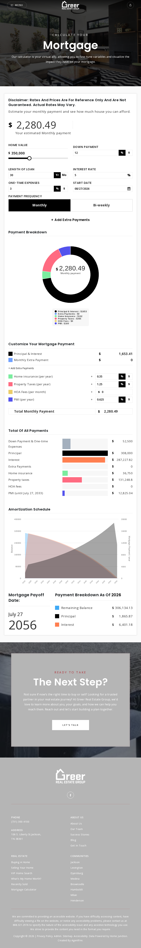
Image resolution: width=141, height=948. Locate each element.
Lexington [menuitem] (76, 867)
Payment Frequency (25, 196)
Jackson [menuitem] (75, 862)
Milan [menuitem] (73, 895)
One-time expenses (24, 183)
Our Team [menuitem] (76, 829)
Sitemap (68, 936)
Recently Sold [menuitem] (19, 884)
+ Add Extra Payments (21, 368)
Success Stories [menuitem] (79, 834)
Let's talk (70, 725)
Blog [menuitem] (73, 840)
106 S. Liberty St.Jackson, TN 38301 (26, 836)
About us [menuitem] (76, 823)
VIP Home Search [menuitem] (21, 873)
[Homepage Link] (70, 5)
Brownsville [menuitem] (77, 884)
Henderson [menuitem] (77, 900)
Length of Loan (21, 169)
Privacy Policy (45, 936)
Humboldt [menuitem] (76, 889)
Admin (58, 936)
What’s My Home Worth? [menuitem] (26, 878)
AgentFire (77, 940)
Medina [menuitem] (74, 878)
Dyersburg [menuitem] (76, 873)
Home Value (18, 145)
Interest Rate (84, 169)
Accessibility (81, 936)
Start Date (82, 183)
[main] (70, 379)
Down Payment (86, 147)
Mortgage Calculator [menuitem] (23, 889)
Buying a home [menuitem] (20, 862)
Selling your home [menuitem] (22, 867)
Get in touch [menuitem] (78, 845)
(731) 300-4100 (20, 821)
